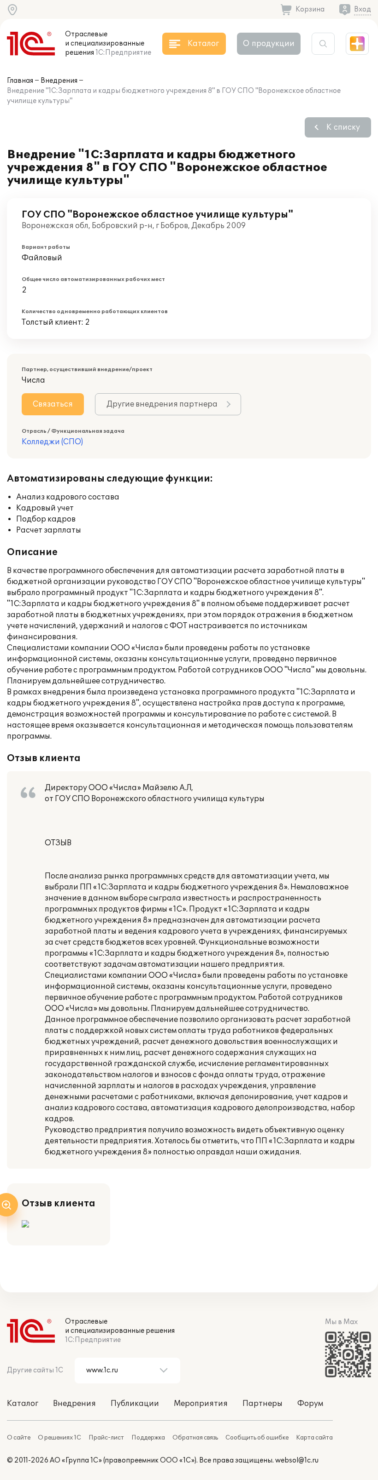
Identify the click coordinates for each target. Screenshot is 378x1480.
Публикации (135, 1403)
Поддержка (148, 1437)
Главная (20, 81)
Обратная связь (195, 1437)
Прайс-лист (106, 1437)
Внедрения (59, 81)
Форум (310, 1403)
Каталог (22, 1403)
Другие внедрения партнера (162, 404)
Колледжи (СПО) (52, 442)
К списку (343, 127)
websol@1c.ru (297, 1460)
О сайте (18, 1437)
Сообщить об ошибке (257, 1437)
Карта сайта (314, 1437)
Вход (362, 9)
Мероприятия (201, 1403)
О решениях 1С (59, 1437)
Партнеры (262, 1403)
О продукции (269, 43)
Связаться (53, 404)
